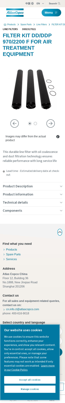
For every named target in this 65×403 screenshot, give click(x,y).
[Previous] (14, 123)
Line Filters (41, 24)
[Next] (50, 123)
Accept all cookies (30, 379)
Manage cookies (30, 389)
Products (11, 24)
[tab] (29, 123)
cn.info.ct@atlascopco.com (22, 309)
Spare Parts (26, 24)
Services (11, 259)
